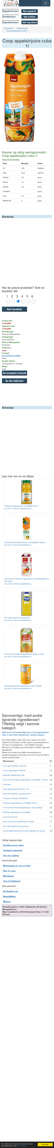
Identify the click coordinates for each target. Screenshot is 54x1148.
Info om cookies (11, 855)
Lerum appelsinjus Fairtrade (14, 770)
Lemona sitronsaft (10, 817)
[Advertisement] (27, 246)
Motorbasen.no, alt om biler (17, 865)
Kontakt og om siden (13, 845)
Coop (4, 350)
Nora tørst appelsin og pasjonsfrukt (17, 793)
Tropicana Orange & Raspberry (15, 798)
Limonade (7, 784)
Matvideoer (8, 875)
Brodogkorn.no (10, 891)
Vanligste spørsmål (12, 850)
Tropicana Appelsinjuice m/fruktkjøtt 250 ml (20, 803)
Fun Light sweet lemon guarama (16, 826)
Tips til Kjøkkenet (11, 881)
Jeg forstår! (45, 1144)
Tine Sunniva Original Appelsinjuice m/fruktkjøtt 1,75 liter (25, 779)
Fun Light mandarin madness (14, 765)
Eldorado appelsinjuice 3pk (13, 775)
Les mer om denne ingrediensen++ (18, 508)
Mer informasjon (22, 1146)
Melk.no (7, 901)
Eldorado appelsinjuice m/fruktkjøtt (16, 812)
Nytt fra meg (9, 870)
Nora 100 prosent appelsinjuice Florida (18, 821)
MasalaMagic (9, 896)
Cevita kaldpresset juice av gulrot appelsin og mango (24, 830)
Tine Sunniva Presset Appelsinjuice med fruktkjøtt (22, 807)
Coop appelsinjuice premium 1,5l (16, 789)
